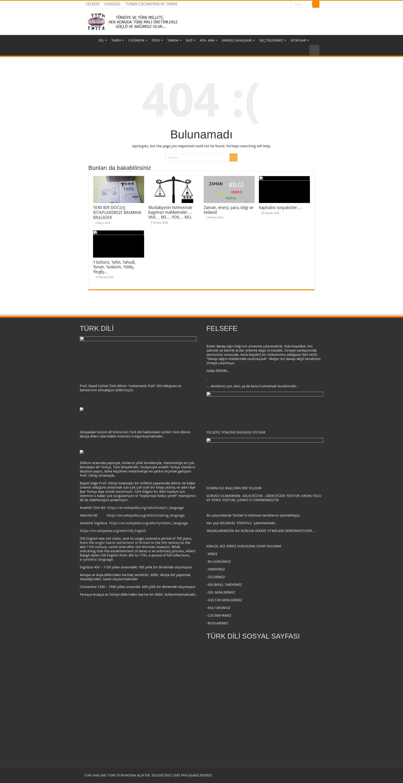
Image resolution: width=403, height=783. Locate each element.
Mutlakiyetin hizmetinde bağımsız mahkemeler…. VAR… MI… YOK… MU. (170, 212)
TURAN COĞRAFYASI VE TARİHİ (151, 4)
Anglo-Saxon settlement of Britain (122, 543)
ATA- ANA (207, 40)
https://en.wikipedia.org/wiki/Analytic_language (145, 508)
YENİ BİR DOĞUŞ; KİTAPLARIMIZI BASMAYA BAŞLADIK (117, 212)
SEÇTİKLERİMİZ (271, 40)
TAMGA (172, 40)
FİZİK (156, 40)
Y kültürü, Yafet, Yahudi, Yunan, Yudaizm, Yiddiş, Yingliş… (114, 267)
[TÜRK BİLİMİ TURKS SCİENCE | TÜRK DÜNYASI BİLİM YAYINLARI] (134, 20)
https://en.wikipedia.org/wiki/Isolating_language (146, 515)
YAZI (189, 40)
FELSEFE (93, 4)
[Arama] (315, 4)
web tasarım (292, 775)
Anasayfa (90, 40)
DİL (101, 40)
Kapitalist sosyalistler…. (280, 207)
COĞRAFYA (136, 40)
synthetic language (98, 559)
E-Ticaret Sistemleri (309, 775)
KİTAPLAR (298, 40)
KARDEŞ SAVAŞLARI (237, 40)
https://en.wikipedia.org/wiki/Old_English (113, 531)
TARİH (116, 40)
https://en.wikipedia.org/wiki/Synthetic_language (148, 523)
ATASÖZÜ (112, 4)
